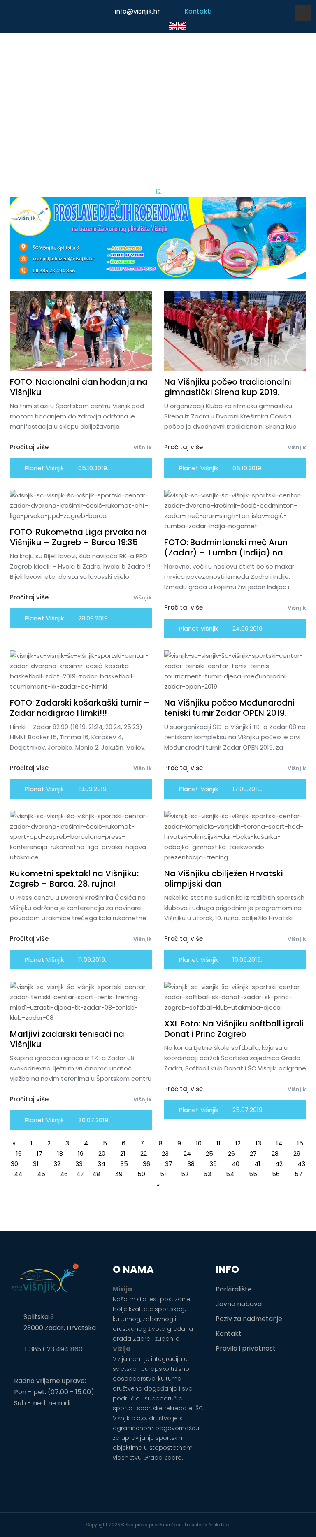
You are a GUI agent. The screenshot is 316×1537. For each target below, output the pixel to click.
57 (298, 1174)
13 (258, 1143)
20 (101, 1153)
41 (257, 1163)
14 (279, 1143)
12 (238, 1143)
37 (168, 1163)
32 (56, 1163)
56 (276, 1174)
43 (301, 1163)
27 (253, 1153)
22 (143, 1153)
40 (235, 1163)
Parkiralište (234, 1289)
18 (60, 1153)
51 (163, 1174)
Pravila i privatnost (246, 1348)
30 (14, 1163)
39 (213, 1163)
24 (187, 1153)
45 (41, 1174)
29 (296, 1153)
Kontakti (197, 11)
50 (141, 1174)
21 (122, 1153)
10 (199, 1143)
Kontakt (229, 1333)
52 (184, 1174)
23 (165, 1153)
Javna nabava (239, 1304)
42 (279, 1163)
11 (218, 1143)
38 (191, 1163)
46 (64, 1174)
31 (36, 1163)
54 (230, 1174)
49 (119, 1174)
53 (207, 1174)
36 (146, 1163)
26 (231, 1153)
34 (101, 1163)
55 (253, 1174)
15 (300, 1143)
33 (79, 1163)
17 (39, 1153)
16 (19, 1153)
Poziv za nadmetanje (249, 1318)
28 (275, 1153)
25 (209, 1153)
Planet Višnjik (43, 468)
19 (81, 1153)
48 (96, 1174)
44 (18, 1174)
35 (124, 1163)
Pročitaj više (29, 447)
